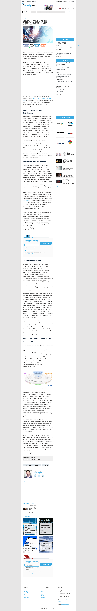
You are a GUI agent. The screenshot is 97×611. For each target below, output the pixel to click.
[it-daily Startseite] (32, 5)
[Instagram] (65, 8)
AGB (25, 594)
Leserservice (44, 593)
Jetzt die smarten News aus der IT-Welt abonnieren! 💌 (31, 240)
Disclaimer (26, 597)
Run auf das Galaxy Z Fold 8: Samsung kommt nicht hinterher (68, 154)
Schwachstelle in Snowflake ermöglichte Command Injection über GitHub (30, 529)
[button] (24, 12)
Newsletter (43, 595)
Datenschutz (26, 593)
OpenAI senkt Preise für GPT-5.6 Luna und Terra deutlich (68, 161)
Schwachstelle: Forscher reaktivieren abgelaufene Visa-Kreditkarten (45, 547)
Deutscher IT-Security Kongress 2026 (64, 47)
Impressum (26, 595)
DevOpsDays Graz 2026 (61, 42)
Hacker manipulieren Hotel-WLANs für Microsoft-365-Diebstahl (68, 182)
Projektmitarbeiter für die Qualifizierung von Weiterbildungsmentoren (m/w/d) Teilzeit (64, 83)
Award (42, 594)
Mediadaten (43, 590)
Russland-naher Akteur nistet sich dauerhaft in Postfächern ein (68, 168)
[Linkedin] (63, 8)
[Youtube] (73, 8)
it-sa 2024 (46, 465)
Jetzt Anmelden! (46, 243)
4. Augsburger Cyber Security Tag (63, 53)
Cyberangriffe (27, 200)
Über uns (26, 591)
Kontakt (25, 590)
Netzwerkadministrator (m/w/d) (63, 62)
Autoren (42, 599)
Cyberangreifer (28, 465)
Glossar (42, 591)
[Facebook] (68, 8)
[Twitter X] (71, 8)
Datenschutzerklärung (28, 253)
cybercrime (37, 465)
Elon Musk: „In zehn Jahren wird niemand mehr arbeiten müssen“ (68, 175)
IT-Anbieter (43, 597)
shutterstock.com (65, 604)
